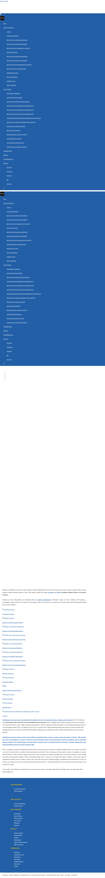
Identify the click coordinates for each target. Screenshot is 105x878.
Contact (5, 163)
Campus (5, 155)
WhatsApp (9, 167)
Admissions (17, 852)
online (58, 592)
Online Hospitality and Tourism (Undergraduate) (20, 114)
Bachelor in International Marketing (17, 56)
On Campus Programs (20, 789)
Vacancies (16, 825)
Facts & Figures (18, 816)
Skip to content (4, 1)
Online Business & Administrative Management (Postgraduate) (24, 118)
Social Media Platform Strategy (15, 143)
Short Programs (11, 85)
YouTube (9, 184)
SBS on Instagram (18, 844)
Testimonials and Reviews (20, 842)
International (17, 857)
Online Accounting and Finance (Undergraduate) (20, 110)
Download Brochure (19, 854)
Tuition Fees (17, 864)
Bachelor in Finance (12, 52)
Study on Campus (8, 27)
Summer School (11, 81)
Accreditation (7, 151)
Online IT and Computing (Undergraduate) (18, 101)
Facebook (9, 175)
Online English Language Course (16, 126)
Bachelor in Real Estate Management (17, 44)
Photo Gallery (17, 840)
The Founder (17, 820)
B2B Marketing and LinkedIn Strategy (17, 134)
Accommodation (8, 159)
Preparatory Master (12, 73)
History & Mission (18, 818)
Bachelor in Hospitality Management (17, 60)
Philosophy (17, 823)
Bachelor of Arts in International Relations (19, 64)
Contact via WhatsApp (19, 803)
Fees (4, 23)
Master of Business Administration (16, 68)
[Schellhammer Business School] (10, 14)
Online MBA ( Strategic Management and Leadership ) (21, 122)
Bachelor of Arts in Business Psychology (18, 48)
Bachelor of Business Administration (17, 40)
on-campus (51, 592)
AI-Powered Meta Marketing (14, 138)
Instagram (9, 171)
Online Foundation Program (14, 97)
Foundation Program (12, 36)
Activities (16, 837)
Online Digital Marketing (13, 93)
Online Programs (18, 791)
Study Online (7, 89)
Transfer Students (18, 861)
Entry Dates (17, 859)
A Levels (9, 31)
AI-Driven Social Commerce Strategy (17, 147)
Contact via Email (18, 806)
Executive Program (12, 77)
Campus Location (18, 833)
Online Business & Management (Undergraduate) (20, 106)
